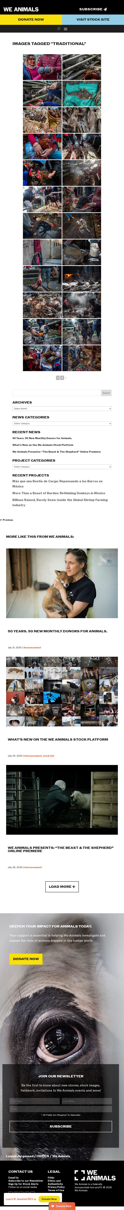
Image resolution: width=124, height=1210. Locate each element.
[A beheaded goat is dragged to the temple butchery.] (81, 146)
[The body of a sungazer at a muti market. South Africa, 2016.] (81, 93)
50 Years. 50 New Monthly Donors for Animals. (42, 438)
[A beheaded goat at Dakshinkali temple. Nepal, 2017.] (81, 199)
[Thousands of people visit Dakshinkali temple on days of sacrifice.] (81, 173)
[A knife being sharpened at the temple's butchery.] (81, 252)
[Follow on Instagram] (16, 1194)
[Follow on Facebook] (21, 1194)
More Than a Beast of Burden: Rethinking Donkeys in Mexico (58, 493)
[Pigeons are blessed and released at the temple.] (42, 67)
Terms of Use (56, 1190)
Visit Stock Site (93, 20)
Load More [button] (60, 887)
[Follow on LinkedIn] (10, 1194)
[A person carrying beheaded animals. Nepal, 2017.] (42, 279)
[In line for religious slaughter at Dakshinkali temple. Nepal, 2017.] (42, 146)
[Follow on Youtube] (32, 1194)
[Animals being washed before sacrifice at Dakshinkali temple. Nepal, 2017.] (42, 173)
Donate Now (31, 20)
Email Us (13, 1177)
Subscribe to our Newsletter (25, 1180)
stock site (48, 755)
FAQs (51, 1177)
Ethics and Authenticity (55, 1182)
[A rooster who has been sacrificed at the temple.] (81, 226)
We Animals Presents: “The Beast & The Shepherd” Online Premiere (56, 452)
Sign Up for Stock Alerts (23, 1184)
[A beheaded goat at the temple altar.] (42, 226)
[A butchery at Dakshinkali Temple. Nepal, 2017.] (81, 305)
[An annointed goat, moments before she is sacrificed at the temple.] (42, 332)
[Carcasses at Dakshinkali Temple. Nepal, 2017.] (81, 279)
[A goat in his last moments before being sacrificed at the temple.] (81, 358)
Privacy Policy (56, 1187)
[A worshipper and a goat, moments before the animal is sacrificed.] (42, 252)
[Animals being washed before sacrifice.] (42, 199)
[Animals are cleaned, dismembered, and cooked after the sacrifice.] (42, 305)
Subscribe (91, 9)
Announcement (32, 647)
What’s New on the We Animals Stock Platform (42, 445)
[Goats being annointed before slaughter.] (81, 332)
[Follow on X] (27, 1194)
